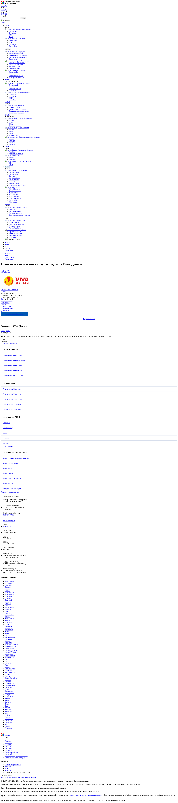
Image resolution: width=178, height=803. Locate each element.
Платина (12, 142)
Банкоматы (13, 59)
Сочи (7, 689)
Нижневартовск (10, 646)
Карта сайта (9, 754)
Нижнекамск (9, 648)
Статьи (7, 204)
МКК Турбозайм (15, 191)
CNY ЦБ (4, 14)
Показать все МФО (7, 446)
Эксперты (8, 748)
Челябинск (8, 721)
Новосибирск (9, 657)
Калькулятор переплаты (17, 185)
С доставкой (13, 85)
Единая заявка (14, 222)
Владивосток (9, 592)
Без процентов (14, 180)
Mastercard (12, 94)
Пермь (7, 667)
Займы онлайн (14, 172)
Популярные (25, 29)
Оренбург (8, 663)
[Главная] (10, 4)
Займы (7, 167)
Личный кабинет (15, 228)
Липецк (7, 635)
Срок (3, 299)
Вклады (7, 102)
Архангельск (9, 581)
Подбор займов (14, 178)
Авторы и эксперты (16, 233)
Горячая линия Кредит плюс (13, 399)
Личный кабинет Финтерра (12, 355)
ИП (10, 163)
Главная (8, 741)
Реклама (8, 746)
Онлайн (12, 87)
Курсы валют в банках (26, 118)
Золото (11, 139)
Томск (7, 704)
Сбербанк (12, 44)
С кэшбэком (13, 90)
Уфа (6, 713)
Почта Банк (13, 46)
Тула (6, 706)
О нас (23, 230)
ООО (11, 165)
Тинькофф (12, 33)
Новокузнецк (9, 654)
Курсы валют (9, 250)
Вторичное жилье (15, 74)
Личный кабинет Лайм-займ (13, 375)
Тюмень (8, 708)
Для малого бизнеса (16, 154)
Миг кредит (13, 202)
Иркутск (8, 613)
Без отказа (12, 176)
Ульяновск (8, 711)
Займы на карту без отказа (12, 478)
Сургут (7, 695)
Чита (6, 724)
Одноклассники (14, 777)
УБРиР (11, 35)
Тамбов (7, 698)
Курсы (7, 115)
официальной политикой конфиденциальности (86, 795)
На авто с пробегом (16, 64)
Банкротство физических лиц (19, 215)
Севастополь (9, 683)
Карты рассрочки (15, 89)
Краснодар (8, 628)
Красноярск (9, 630)
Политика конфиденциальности (16, 756)
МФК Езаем (13, 193)
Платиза (6, 438)
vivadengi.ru (7, 526)
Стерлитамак (9, 693)
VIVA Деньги (5, 272)
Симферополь (10, 685)
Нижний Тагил (10, 652)
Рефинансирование (16, 53)
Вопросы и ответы (15, 213)
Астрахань (8, 583)
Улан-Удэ (8, 709)
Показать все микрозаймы (10, 492)
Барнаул (8, 587)
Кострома (8, 626)
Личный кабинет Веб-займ (12, 365)
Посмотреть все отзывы (9, 343)
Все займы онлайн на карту (14, 314)
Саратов (8, 682)
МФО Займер (14, 196)
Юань (11, 124)
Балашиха (8, 585)
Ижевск (7, 611)
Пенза (7, 665)
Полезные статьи (15, 211)
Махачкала (8, 639)
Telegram (8, 766)
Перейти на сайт (6, 301)
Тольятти (8, 702)
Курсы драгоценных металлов (29, 137)
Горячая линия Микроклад (12, 404)
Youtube (33, 777)
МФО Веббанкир (15, 198)
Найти (23, 18)
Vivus (5, 433)
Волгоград (8, 598)
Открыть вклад (14, 107)
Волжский (8, 600)
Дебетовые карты (23, 92)
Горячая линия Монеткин (12, 394)
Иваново (8, 609)
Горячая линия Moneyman (12, 389)
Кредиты (8, 48)
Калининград (9, 618)
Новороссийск (10, 656)
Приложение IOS (15, 232)
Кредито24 (13, 200)
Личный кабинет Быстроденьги (14, 360)
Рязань (7, 674)
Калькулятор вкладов (16, 113)
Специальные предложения (19, 111)
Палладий (12, 144)
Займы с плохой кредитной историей (16, 458)
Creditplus (6, 423)
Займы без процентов (10, 463)
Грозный (8, 605)
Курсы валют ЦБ (24, 128)
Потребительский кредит (18, 55)
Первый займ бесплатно (9, 290)
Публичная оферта (11, 752)
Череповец (8, 722)
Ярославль (8, 728)
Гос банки (22, 38)
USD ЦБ (4, 6)
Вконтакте (4, 777)
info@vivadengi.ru (9, 521)
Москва (7, 641)
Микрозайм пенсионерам (12, 489)
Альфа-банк (13, 31)
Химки (7, 717)
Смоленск (8, 687)
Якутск (7, 726)
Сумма (3, 291)
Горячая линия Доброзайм (12, 409)
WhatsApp (8, 770)
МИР (11, 98)
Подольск (8, 670)
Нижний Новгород (11, 650)
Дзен (28, 777)
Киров (7, 624)
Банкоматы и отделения (17, 109)
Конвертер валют (15, 226)
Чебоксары (9, 719)
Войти (3, 22)
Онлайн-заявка (14, 68)
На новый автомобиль (17, 63)
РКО (19, 155)
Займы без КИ (8, 483)
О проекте (8, 745)
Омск (7, 659)
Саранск (8, 680)
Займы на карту (14, 174)
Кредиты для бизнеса (25, 150)
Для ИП (12, 152)
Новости (12, 209)
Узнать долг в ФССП (16, 224)
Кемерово (8, 622)
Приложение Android (16, 235)
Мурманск (8, 643)
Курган (7, 631)
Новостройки (14, 72)
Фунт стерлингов (15, 126)
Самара (7, 676)
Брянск (7, 591)
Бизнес (7, 146)
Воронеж (8, 604)
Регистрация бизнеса (25, 161)
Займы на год (7, 468)
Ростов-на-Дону (10, 672)
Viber (7, 768)
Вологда (8, 602)
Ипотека (21, 70)
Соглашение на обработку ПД (15, 758)
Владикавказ (9, 594)
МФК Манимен (14, 189)
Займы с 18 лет (8, 473)
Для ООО (12, 159)
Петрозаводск (10, 669)
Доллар (11, 120)
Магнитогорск (10, 637)
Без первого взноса (15, 66)
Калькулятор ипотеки (16, 77)
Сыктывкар (9, 696)
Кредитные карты (23, 83)
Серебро (12, 141)
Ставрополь (9, 691)
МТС (11, 37)
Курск (7, 633)
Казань (7, 617)
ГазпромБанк (13, 40)
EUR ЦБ (4, 10)
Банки (7, 26)
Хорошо (122, 800)
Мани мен (6, 443)
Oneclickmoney (8, 428)
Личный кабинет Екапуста (12, 370)
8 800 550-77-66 (8, 515)
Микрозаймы (22, 170)
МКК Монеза (13, 194)
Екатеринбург (10, 607)
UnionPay (12, 100)
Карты (7, 79)
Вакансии (8, 750)
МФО (18, 187)
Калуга (7, 620)
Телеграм (23, 777)
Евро (11, 122)
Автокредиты (26, 61)
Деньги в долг (14, 183)
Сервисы (24, 220)
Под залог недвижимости (18, 57)
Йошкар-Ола (9, 615)
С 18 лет (12, 181)
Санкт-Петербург (11, 678)
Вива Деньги (5, 270)
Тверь (7, 700)
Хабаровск (8, 715)
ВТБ (10, 42)
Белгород (8, 589)
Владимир (8, 596)
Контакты (12, 237)
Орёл (7, 661)
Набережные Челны (12, 644)
